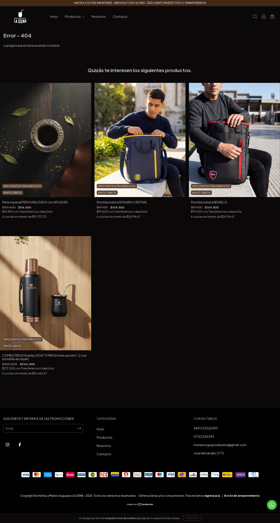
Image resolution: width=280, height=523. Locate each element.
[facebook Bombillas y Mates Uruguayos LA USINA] (20, 444)
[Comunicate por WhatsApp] (272, 505)
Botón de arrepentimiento (242, 495)
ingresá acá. (212, 495)
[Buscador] (255, 17)
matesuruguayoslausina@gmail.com (220, 445)
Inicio (54, 16)
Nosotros (99, 16)
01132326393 (204, 436)
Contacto (120, 16)
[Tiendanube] (140, 505)
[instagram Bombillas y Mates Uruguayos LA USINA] (7, 444)
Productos (73, 16)
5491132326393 (206, 428)
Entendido (192, 518)
